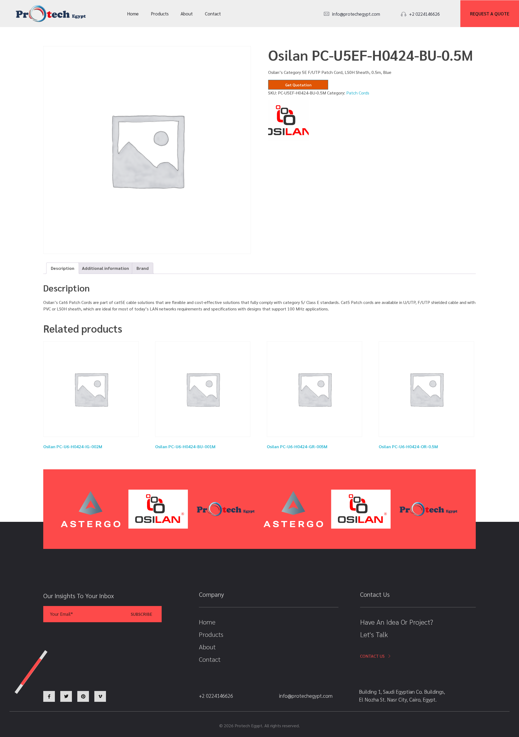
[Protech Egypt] (51, 13)
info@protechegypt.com (356, 14)
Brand (143, 268)
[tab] (62, 268)
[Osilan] (288, 120)
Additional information (105, 268)
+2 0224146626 (424, 14)
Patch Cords (357, 93)
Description (62, 268)
